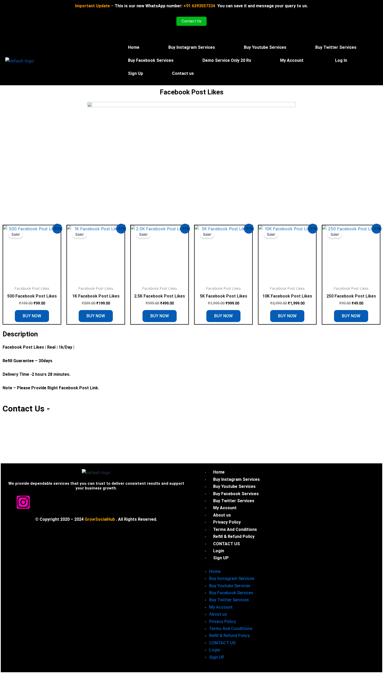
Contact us (183, 73)
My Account (292, 60)
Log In (341, 60)
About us (218, 614)
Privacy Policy (222, 621)
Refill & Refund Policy (229, 635)
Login (214, 649)
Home (133, 47)
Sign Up (135, 73)
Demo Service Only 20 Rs (226, 60)
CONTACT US (222, 642)
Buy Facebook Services (151, 60)
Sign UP (221, 557)
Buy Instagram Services (191, 47)
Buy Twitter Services (335, 47)
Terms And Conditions (230, 628)
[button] (293, 60)
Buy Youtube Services (265, 47)
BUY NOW (32, 315)
